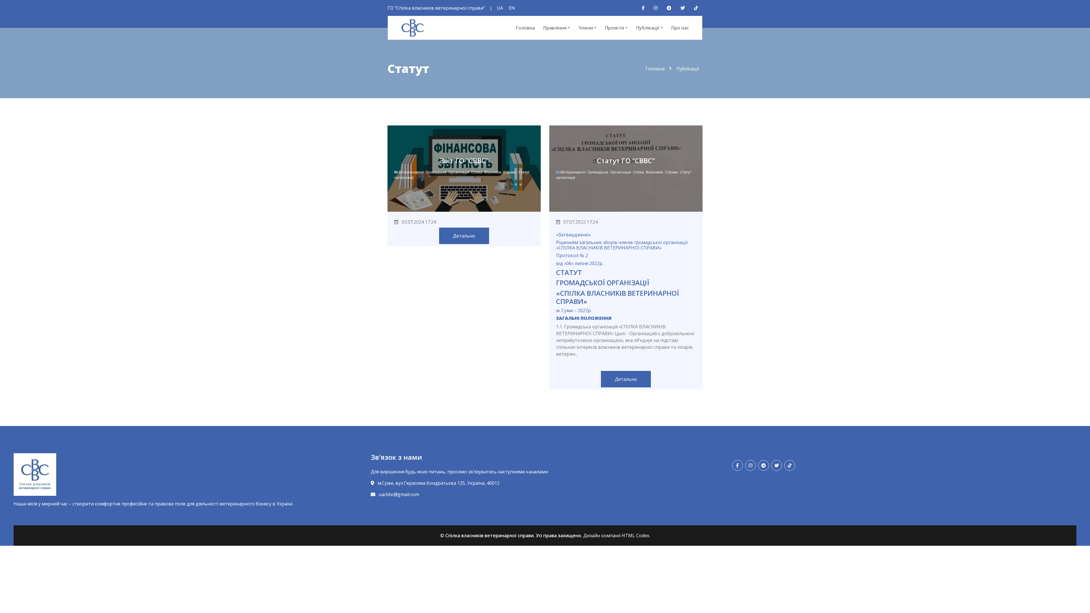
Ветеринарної (412, 172)
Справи (510, 172)
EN (512, 8)
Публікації (647, 28)
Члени (585, 28)
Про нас (680, 28)
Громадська (436, 172)
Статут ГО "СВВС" (626, 160)
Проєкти (614, 28)
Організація (459, 172)
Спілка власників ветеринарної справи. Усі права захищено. (513, 535)
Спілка (477, 172)
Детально (464, 236)
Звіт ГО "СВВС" (464, 160)
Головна (525, 28)
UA (500, 8)
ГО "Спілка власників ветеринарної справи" (436, 8)
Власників (493, 172)
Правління (555, 28)
